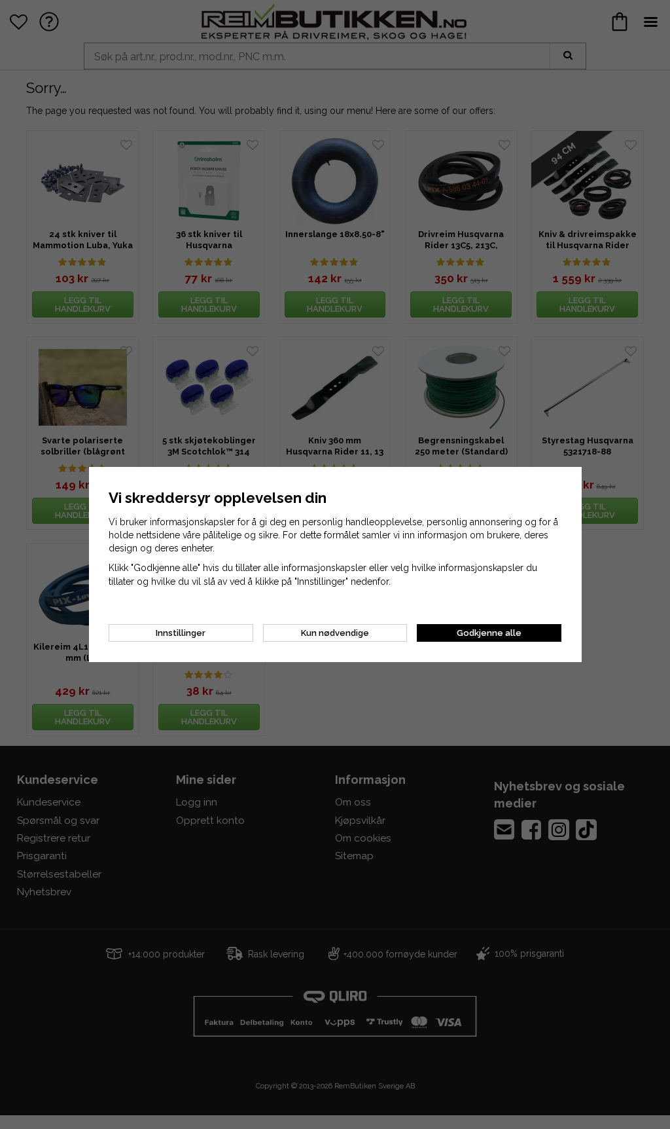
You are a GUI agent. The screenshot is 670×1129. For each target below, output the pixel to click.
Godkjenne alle (489, 633)
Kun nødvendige (335, 633)
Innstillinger (180, 633)
